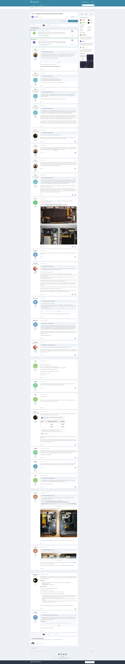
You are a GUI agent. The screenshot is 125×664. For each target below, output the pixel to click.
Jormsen (35, 198)
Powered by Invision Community (62, 658)
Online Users (37, 7)
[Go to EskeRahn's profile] (35, 268)
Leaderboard (42, 7)
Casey (83, 47)
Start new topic (64, 21)
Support (41, 17)
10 (40, 25)
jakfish (35, 461)
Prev (34, 25)
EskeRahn (47, 45)
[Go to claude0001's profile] (34, 33)
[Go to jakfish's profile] (35, 466)
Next (49, 25)
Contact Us (62, 656)
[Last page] (51, 25)
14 (47, 25)
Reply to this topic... (40, 643)
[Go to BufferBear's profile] (35, 254)
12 (43, 25)
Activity (46, 5)
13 (45, 25)
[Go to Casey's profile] (80, 47)
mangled (35, 381)
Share (68, 16)
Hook (35, 49)
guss (35, 360)
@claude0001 (56, 149)
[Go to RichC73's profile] (32, 17)
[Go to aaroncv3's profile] (35, 497)
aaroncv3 (35, 492)
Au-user (42, 39)
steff (51, 266)
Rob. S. (51, 108)
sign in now (52, 639)
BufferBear (35, 250)
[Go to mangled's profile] (35, 385)
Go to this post (72, 35)
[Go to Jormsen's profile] (35, 202)
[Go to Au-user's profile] (34, 42)
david (51, 51)
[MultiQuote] (40, 69)
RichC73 (36, 16)
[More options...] (76, 49)
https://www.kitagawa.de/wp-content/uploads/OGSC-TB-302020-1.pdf (57, 204)
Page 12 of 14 (56, 25)
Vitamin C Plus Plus (35, 575)
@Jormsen (74, 562)
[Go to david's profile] (35, 80)
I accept (90, 662)
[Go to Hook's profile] (35, 55)
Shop (49, 5)
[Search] (93, 5)
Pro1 (38, 5)
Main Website (33, 5)
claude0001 (42, 30)
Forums (32, 7)
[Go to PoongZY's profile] (35, 617)
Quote (43, 69)
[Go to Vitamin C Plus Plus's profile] (35, 580)
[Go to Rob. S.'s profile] (35, 136)
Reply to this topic (73, 21)
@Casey (70, 95)
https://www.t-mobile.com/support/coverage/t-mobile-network (50, 66)
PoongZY (35, 612)
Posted (43, 49)
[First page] (31, 25)
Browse (41, 5)
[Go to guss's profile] (35, 366)
